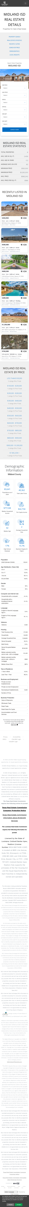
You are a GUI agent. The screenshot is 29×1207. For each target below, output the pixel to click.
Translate (16, 1194)
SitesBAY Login (13, 741)
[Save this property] (25, 204)
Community (16, 1187)
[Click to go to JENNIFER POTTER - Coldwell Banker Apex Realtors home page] (5, 3)
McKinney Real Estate (11, 1186)
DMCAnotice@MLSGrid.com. (14, 1062)
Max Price (5, 92)
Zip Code (9, 1187)
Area (22, 1187)
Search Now (14, 130)
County (24, 1186)
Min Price (4, 85)
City (4, 1187)
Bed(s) (4, 99)
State (19, 1186)
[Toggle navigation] (25, 3)
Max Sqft (4, 121)
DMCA (4, 739)
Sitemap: (2, 1186)
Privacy (5, 737)
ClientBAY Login (16, 739)
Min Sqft (4, 114)
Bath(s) (4, 106)
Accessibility (16, 737)
